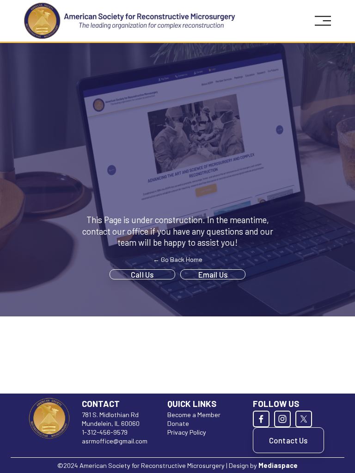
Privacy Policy (186, 432)
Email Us (212, 274)
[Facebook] (261, 419)
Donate (178, 423)
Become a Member (193, 414)
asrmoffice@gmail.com (114, 441)
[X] (303, 419)
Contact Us (288, 440)
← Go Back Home (177, 259)
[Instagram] (282, 419)
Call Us (142, 274)
